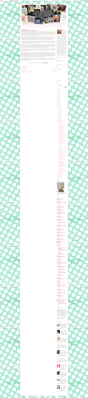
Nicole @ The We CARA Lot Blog (61, 272)
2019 (58, 92)
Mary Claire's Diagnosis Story (38, 26)
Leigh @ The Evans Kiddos (61, 239)
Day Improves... (60, 154)
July (59, 113)
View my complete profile (61, 57)
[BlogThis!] (44, 62)
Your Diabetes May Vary (61, 206)
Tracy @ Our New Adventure (61, 292)
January (60, 175)
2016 (58, 96)
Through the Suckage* (60, 207)
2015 (58, 98)
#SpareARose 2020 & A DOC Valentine (61, 214)
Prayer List (54, 26)
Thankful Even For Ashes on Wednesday (62, 128)
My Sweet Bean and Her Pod (61, 269)
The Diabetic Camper (60, 235)
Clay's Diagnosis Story (47, 26)
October (60, 109)
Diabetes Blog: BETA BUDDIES (61, 222)
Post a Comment (23, 68)
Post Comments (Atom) (28, 71)
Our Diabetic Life (60, 216)
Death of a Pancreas (60, 219)
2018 (58, 94)
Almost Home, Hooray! (62, 378)
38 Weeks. (59, 242)
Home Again (60, 172)
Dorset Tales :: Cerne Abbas (61, 282)
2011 (58, 103)
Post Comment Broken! (59, 344)
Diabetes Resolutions (60, 260)
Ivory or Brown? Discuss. (62, 330)
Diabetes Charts (59, 26)
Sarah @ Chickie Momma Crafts (62, 299)
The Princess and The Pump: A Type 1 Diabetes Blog (62, 248)
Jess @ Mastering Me (60, 253)
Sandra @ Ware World (60, 199)
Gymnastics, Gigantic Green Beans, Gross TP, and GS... (63, 141)
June (59, 115)
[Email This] (43, 62)
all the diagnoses (60, 257)
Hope (58, 245)
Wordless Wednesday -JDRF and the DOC (62, 287)
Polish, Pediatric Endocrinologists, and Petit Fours (62, 126)
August (60, 112)
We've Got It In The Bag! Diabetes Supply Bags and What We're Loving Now (62, 250)
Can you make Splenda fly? (62, 170)
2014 (58, 99)
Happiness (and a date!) (61, 165)
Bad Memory (60, 124)
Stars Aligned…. (60, 230)
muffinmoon (59, 281)
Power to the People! (61, 174)
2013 (58, 100)
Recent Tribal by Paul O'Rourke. (61, 290)
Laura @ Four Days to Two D (61, 266)
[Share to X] (45, 62)
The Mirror (59, 223)
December (60, 107)
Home (21, 26)
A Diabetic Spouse (60, 289)
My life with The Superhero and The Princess (62, 304)
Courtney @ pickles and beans (61, 256)
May (59, 116)
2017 (58, 95)
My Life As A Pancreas (60, 275)
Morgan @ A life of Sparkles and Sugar (62, 226)
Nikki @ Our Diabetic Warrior (61, 262)
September (60, 111)
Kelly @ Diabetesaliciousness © (61, 212)
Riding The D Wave (60, 295)
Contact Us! (25, 26)
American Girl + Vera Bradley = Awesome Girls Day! (63, 351)
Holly (64, 30)
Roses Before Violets (60, 278)
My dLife (59, 259)
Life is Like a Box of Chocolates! (61, 302)
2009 (58, 106)
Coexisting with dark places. (61, 217)
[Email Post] (42, 62)
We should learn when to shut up (62, 151)
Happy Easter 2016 (60, 239)
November (60, 108)
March (60, 119)
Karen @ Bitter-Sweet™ (61, 229)
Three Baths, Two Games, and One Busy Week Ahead (62, 162)
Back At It (59, 199)
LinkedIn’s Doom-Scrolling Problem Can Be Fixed (62, 204)
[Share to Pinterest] (47, 62)
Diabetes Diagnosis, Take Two (63, 364)
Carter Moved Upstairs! (62, 385)
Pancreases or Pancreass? (62, 371)
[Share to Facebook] (46, 62)
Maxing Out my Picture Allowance (63, 171)
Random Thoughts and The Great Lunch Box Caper (61, 297)
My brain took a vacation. (62, 168)
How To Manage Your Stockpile (61, 293)
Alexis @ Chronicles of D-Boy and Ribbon (62, 285)
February (60, 120)
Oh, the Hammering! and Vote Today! (60, 358)
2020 (58, 91)
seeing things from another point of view (62, 236)
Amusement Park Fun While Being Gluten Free (62, 263)
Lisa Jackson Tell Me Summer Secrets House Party (62, 279)
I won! (59, 145)
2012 (58, 102)
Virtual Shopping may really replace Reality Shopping (63, 137)
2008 (58, 177)
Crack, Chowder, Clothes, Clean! (62, 146)
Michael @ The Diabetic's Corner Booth (62, 202)
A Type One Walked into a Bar (61, 254)
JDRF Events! (31, 26)
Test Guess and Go (60, 209)
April (59, 117)
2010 (58, 104)
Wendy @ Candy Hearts (61, 300)
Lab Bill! (61, 337)
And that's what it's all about (61, 220)
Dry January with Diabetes (61, 210)
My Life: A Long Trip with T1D (61, 232)
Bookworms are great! (61, 132)
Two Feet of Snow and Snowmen (63, 323)
